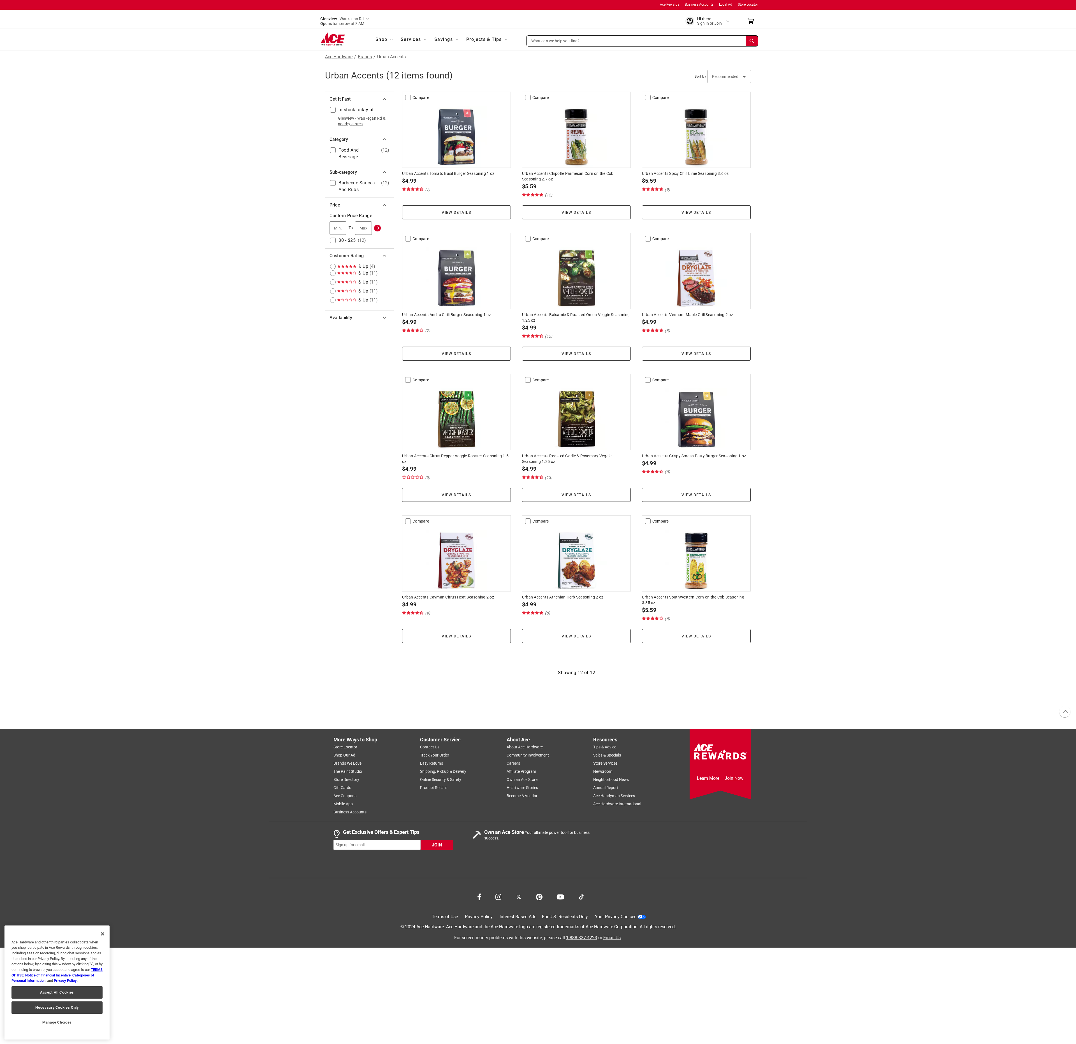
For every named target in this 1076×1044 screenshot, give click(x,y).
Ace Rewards (669, 4)
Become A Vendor (522, 796)
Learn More (708, 778)
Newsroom (602, 771)
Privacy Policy (479, 916)
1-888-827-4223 (581, 937)
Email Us (612, 937)
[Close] (102, 934)
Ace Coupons (344, 796)
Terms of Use (445, 916)
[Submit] (377, 228)
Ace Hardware (339, 57)
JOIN (437, 844)
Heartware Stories (522, 787)
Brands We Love (347, 763)
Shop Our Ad (344, 755)
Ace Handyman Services (614, 796)
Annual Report (605, 787)
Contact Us (429, 747)
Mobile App (343, 804)
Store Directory (346, 779)
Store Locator (748, 4)
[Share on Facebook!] (479, 896)
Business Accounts (699, 4)
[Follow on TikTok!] (581, 896)
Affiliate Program (521, 771)
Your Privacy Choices (615, 916)
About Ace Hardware (525, 747)
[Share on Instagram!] (498, 896)
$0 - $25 (347, 240)
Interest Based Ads (518, 916)
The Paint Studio (347, 771)
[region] (57, 982)
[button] (642, 41)
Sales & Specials (607, 755)
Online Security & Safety (440, 779)
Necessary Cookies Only (56, 1007)
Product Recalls (433, 787)
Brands (365, 57)
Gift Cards (342, 787)
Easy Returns (431, 763)
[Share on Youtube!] (560, 896)
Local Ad (725, 4)
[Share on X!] (518, 896)
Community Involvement (528, 755)
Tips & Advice (604, 747)
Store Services (605, 763)
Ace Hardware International (617, 804)
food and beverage (348, 153)
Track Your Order (434, 755)
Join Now (734, 778)
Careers (513, 763)
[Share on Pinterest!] (539, 896)
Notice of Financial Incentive (48, 975)
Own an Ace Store (522, 779)
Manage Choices (57, 1022)
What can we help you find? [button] (555, 40)
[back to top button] (1064, 712)
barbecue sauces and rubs (356, 186)
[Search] (752, 41)
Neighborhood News (611, 779)
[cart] (752, 21)
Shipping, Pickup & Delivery (443, 771)
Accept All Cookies (57, 992)
